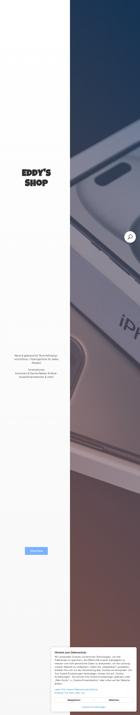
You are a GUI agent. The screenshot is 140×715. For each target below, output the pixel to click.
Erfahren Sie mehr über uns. (70, 692)
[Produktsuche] (130, 237)
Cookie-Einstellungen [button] (94, 707)
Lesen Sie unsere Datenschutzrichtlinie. (76, 689)
